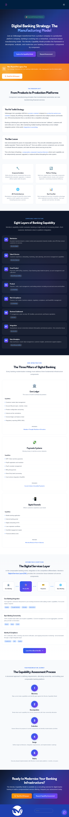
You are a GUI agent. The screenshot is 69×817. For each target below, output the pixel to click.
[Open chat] (64, 812)
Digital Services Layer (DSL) (17, 573)
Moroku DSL (14, 331)
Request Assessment (46, 54)
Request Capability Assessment (45, 796)
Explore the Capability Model (24, 54)
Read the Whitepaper (13, 76)
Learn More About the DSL (33, 650)
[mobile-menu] (63, 4)
